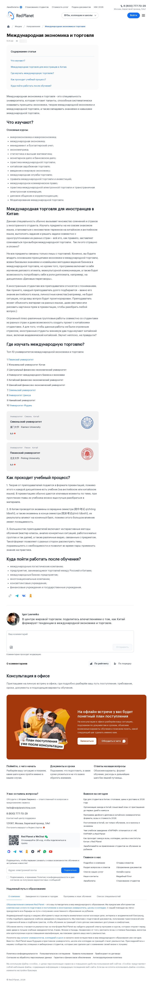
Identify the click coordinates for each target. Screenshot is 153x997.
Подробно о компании (94, 863)
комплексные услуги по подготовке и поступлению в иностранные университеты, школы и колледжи (56, 908)
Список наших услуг (93, 872)
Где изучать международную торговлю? (32, 73)
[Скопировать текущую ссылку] (10, 595)
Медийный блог (124, 876)
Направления (33, 26)
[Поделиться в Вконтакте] (23, 595)
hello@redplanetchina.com (21, 808)
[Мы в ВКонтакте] (21, 851)
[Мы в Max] (9, 851)
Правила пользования (82, 954)
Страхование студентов (128, 881)
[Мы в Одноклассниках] (27, 851)
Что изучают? (18, 61)
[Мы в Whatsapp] (44, 851)
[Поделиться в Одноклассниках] (30, 595)
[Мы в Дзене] (32, 851)
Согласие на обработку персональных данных (29, 958)
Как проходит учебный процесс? (28, 79)
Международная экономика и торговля (65, 26)
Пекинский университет (21, 360)
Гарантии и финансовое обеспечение (72, 958)
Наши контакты (91, 876)
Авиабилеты (89, 881)
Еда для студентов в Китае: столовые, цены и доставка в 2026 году (114, 801)
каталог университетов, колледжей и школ (42, 938)
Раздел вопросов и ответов (97, 867)
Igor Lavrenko (30, 614)
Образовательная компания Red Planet (25, 904)
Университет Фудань (21, 405)
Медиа (18, 26)
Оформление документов (128, 867)
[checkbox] (8, 877)
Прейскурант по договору (107, 954)
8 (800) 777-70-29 (134, 6)
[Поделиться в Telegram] (16, 595)
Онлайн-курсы (123, 872)
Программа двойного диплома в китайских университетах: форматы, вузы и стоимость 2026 (112, 816)
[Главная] (8, 26)
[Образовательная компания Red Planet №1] (20, 15)
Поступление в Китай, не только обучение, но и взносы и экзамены (112, 824)
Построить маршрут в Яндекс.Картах (24, 827)
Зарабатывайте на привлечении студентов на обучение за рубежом (112, 847)
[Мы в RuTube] (38, 851)
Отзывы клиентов (125, 863)
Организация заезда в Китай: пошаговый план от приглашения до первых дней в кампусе (114, 808)
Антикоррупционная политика (107, 958)
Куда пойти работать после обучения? (31, 86)
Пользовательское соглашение (55, 954)
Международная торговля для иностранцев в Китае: (39, 67)
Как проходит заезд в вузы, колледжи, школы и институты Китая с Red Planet (112, 840)
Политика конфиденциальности (22, 954)
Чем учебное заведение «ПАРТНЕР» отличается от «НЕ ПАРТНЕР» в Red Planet (110, 832)
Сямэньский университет (22, 390)
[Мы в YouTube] (50, 851)
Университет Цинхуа (20, 395)
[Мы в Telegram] (15, 851)
